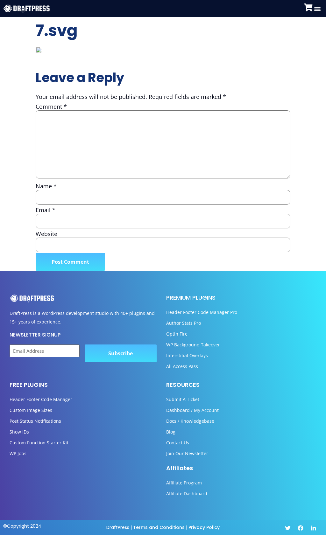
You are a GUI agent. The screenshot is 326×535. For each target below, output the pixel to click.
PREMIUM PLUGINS (191, 298)
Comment (51, 106)
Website (46, 234)
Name (46, 186)
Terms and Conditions (159, 527)
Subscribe (120, 353)
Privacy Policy (204, 527)
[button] (317, 8)
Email (45, 210)
